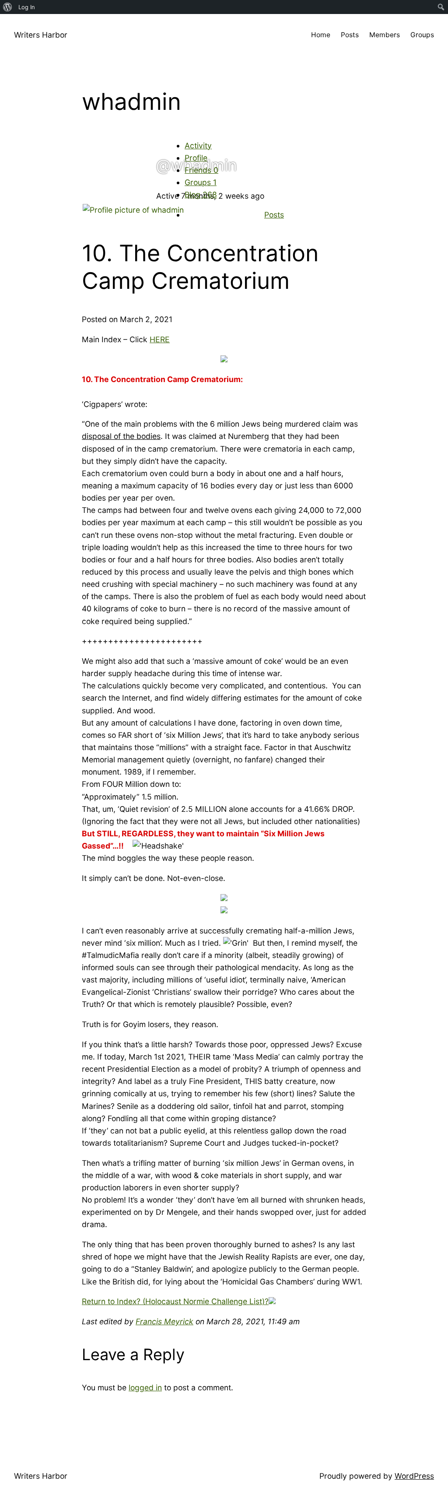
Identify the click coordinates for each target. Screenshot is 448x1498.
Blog (201, 194)
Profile (196, 157)
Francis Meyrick (164, 1321)
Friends (201, 170)
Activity (198, 145)
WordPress (414, 1475)
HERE (160, 339)
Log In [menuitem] (26, 7)
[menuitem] (7, 7)
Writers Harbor (40, 34)
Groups (201, 182)
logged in (145, 1387)
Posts (274, 214)
